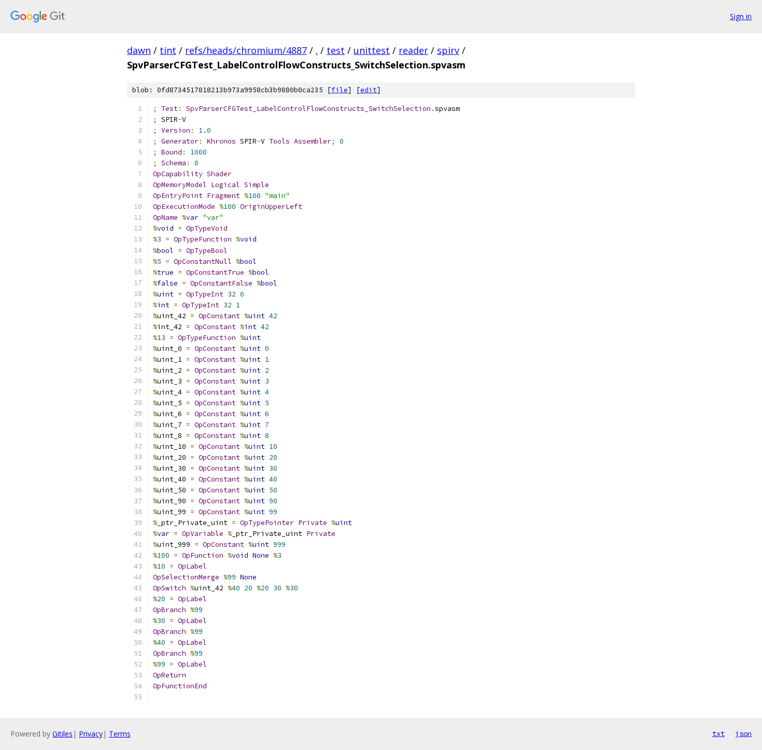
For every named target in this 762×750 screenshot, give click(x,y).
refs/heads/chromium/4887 (246, 50)
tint (168, 50)
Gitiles (62, 734)
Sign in (741, 16)
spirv (448, 50)
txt (718, 733)
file (339, 90)
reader (413, 50)
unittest (372, 50)
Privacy (91, 734)
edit (368, 90)
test (336, 50)
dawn (139, 50)
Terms (120, 734)
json (743, 733)
